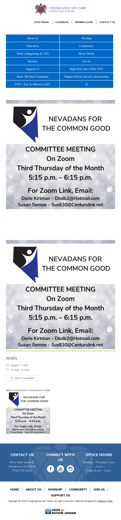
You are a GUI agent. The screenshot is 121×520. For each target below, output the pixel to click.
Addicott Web (104, 501)
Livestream (41, 22)
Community (86, 45)
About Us (32, 38)
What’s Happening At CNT (33, 53)
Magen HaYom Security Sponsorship (86, 76)
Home (14, 490)
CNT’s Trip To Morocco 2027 (32, 84)
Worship (86, 38)
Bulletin (32, 61)
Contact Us (107, 22)
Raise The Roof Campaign (32, 76)
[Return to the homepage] (60, 9)
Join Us (86, 61)
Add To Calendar (24, 378)
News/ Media (86, 53)
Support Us (32, 68)
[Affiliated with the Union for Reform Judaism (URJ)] (60, 508)
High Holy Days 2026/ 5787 (86, 68)
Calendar (61, 22)
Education (33, 45)
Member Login (84, 22)
